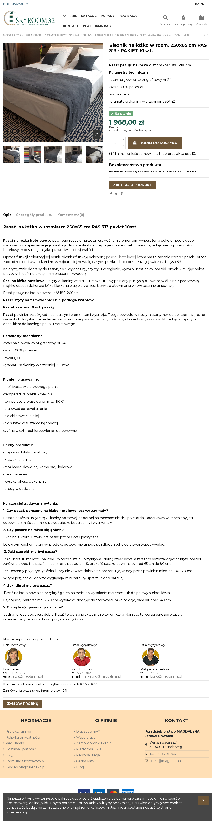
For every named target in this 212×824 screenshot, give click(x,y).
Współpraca (85, 737)
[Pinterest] (122, 194)
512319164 (84, 673)
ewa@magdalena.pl (28, 676)
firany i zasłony (149, 319)
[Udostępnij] (111, 194)
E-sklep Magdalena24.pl (26, 767)
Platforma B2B (88, 749)
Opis (7, 215)
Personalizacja (88, 755)
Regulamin (15, 743)
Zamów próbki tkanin (94, 743)
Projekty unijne (18, 731)
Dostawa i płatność (21, 749)
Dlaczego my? (88, 731)
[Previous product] (205, 35)
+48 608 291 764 (162, 754)
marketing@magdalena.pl (101, 676)
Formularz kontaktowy (25, 761)
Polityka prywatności (23, 737)
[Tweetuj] (116, 194)
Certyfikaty (85, 761)
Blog (80, 767)
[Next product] (208, 35)
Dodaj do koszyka (158, 143)
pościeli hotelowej (121, 257)
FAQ (9, 755)
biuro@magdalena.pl (166, 676)
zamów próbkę (22, 704)
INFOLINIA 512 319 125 (15, 3)
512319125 (153, 673)
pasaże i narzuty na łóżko (102, 319)
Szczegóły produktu (34, 215)
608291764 (16, 673)
